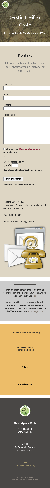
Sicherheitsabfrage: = (13, 164)
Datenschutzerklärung (29, 149)
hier (34, 296)
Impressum (25, 462)
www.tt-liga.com (35, 311)
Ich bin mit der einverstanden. (21, 150)
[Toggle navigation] (46, 4)
